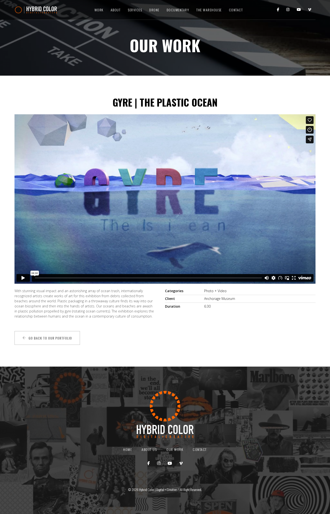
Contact (236, 9)
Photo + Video (215, 291)
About (116, 9)
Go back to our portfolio (50, 337)
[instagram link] (288, 10)
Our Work (174, 449)
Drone (154, 9)
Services (135, 9)
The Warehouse (209, 9)
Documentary (178, 9)
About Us (149, 449)
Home (127, 449)
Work (98, 9)
